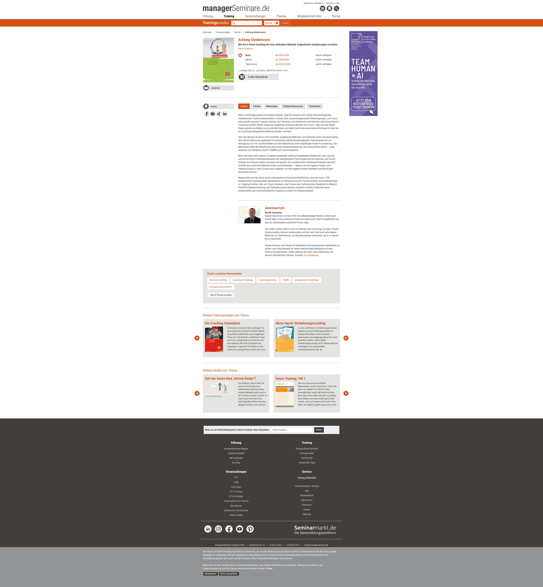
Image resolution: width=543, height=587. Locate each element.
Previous (197, 338)
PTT (236, 477)
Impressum (307, 504)
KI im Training (236, 491)
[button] (218, 88)
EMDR (286, 280)
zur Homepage (311, 255)
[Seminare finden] (315, 530)
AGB (307, 490)
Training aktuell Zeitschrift (306, 448)
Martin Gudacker (245, 49)
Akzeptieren (210, 573)
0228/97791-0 (293, 545)
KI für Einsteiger (236, 496)
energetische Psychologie (307, 280)
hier (270, 568)
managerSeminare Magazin (236, 448)
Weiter (319, 429)
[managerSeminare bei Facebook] (229, 528)
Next (346, 338)
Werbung (307, 514)
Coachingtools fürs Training (236, 501)
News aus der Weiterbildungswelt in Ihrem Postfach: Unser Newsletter (237, 429)
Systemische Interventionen (236, 510)
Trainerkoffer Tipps (307, 462)
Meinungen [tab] (271, 106)
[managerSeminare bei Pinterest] (250, 528)
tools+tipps (236, 487)
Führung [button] (208, 16)
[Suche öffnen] (337, 8)
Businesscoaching (218, 280)
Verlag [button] (336, 16)
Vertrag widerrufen (307, 477)
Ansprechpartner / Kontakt (307, 486)
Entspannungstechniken (221, 287)
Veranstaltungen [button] (255, 16)
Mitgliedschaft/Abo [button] (309, 16)
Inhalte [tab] (256, 106)
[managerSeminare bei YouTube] (240, 528)
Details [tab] (244, 106)
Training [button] (229, 16)
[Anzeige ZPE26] (363, 73)
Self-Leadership (236, 458)
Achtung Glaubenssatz (255, 32)
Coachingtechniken (268, 280)
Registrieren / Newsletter (313, 3)
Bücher (238, 32)
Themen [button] (281, 16)
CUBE (236, 482)
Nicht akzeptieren (228, 573)
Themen (306, 509)
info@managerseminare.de (316, 545)
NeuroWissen (236, 505)
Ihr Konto (332, 3)
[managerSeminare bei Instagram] (219, 528)
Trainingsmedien (223, 32)
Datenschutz (307, 500)
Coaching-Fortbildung (243, 280)
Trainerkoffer (307, 458)
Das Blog (236, 462)
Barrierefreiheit (306, 495)
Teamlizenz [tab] (314, 106)
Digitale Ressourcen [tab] (293, 106)
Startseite (207, 32)
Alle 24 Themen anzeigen (221, 295)
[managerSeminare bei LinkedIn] (208, 528)
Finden (286, 23)
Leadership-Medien (236, 453)
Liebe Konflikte (236, 515)
